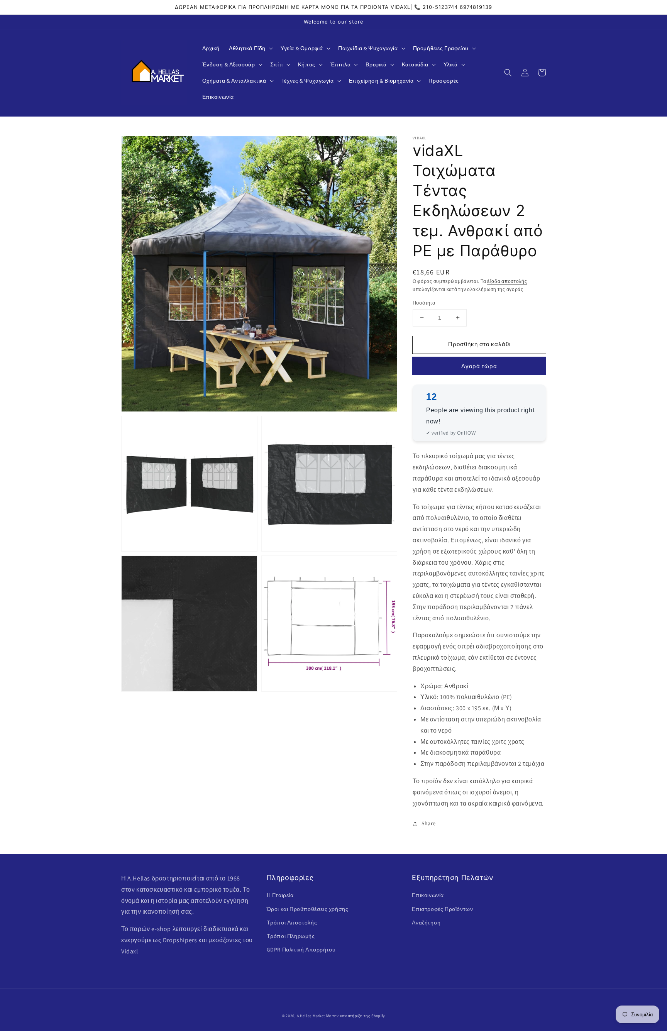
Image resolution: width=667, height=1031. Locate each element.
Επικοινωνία (428, 895)
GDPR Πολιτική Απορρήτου (301, 949)
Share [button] (429, 823)
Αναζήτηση (426, 922)
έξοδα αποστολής (507, 281)
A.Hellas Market (311, 1015)
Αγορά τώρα (479, 366)
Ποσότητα (424, 303)
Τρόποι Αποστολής (292, 922)
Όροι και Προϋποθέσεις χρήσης (308, 909)
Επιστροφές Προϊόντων (442, 909)
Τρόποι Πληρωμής (291, 936)
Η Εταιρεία (280, 895)
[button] (250, 48)
